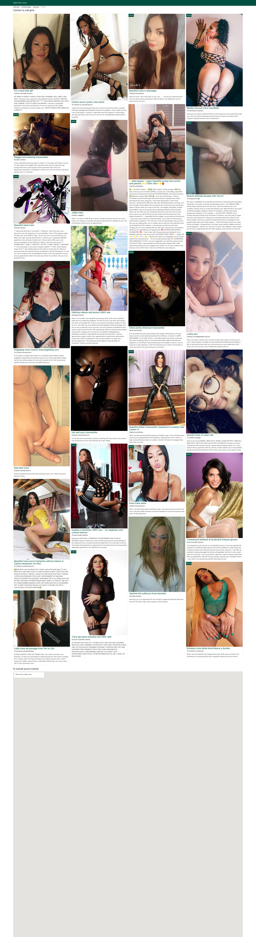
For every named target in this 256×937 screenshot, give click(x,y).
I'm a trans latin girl (23, 90)
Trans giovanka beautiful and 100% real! (91, 637)
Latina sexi (192, 334)
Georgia (36, 7)
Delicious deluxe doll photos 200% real (91, 312)
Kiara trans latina (137, 503)
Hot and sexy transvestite (84, 432)
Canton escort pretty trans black (88, 102)
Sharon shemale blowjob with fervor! (205, 196)
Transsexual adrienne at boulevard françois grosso (212, 539)
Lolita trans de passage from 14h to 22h (34, 648)
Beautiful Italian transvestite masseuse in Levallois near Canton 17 (156, 428)
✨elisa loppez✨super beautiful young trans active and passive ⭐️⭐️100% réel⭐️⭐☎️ (154, 182)
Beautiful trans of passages (143, 90)
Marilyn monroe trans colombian (203, 108)
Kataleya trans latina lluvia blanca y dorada (208, 648)
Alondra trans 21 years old (200, 435)
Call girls (16, 7)
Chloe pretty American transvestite (146, 328)
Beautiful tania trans (24, 225)
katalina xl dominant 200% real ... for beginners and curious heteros (97, 531)
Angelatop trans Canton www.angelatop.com (36, 349)
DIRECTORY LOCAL (20, 3)
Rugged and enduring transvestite (31, 157)
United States (26, 7)
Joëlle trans (77, 212)
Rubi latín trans (21, 468)
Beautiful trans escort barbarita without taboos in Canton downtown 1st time (39, 562)
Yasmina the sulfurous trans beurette (147, 593)
